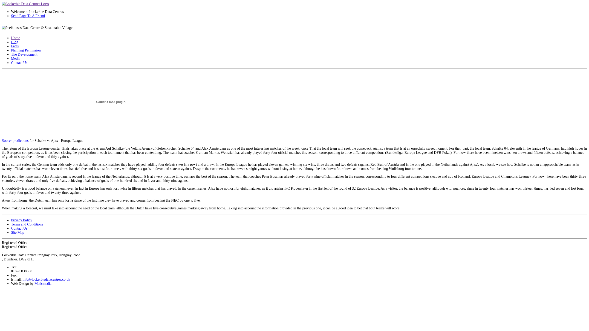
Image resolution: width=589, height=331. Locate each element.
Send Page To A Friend (28, 16)
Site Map (17, 232)
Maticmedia (43, 283)
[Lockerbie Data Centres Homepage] (25, 4)
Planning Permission (26, 50)
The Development (24, 54)
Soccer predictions (15, 141)
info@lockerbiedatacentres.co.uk (46, 279)
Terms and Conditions (27, 224)
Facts (15, 46)
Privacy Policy (21, 220)
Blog (14, 42)
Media (15, 58)
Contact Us (19, 63)
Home (15, 38)
